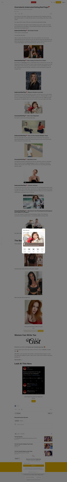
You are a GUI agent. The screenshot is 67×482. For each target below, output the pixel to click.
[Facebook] (29, 249)
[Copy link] (24, 249)
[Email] (33, 249)
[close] (43, 230)
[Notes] (38, 249)
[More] (42, 249)
